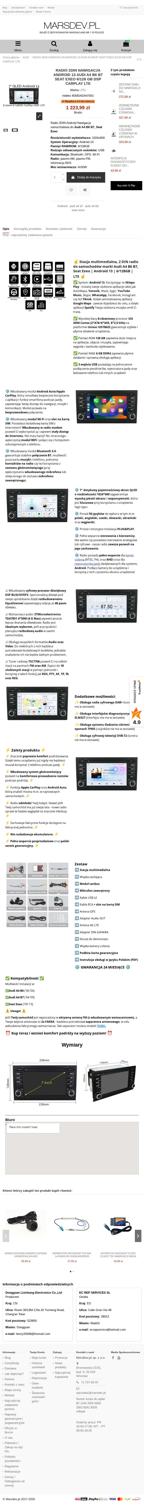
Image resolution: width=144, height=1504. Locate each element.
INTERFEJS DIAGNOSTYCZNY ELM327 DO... (123, 162)
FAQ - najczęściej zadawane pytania (28, 235)
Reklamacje (12, 1471)
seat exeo (78, 210)
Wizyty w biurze (43, 12)
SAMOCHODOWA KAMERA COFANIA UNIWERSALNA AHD (26, 1255)
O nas (9, 1437)
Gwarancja (98, 229)
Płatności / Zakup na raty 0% (14, 1447)
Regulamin (12, 1466)
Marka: (74, 90)
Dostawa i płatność (59, 229)
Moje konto (39, 1357)
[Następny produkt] (140, 59)
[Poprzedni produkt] (138, 59)
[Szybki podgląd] (32, 1249)
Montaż (51, 7)
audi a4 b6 (92, 206)
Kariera (9, 1379)
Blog (5, 7)
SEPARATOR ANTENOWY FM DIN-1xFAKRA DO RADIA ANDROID (72, 1255)
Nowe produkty (60, 1365)
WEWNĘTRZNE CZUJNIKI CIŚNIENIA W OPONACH (129, 132)
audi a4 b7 (76, 206)
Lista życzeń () (130, 7)
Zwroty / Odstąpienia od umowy (14, 1481)
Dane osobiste (37, 1385)
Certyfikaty (12, 1363)
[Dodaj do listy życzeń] (71, 190)
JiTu (83, 90)
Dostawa (10, 1368)
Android (62, 206)
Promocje (61, 1357)
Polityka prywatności (13, 1459)
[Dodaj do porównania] (85, 190)
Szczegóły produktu (27, 229)
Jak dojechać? (18, 7)
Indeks (66, 95)
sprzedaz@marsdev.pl (91, 1393)
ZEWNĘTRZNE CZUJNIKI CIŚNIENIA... (129, 109)
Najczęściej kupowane (62, 1375)
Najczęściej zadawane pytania (17, 12)
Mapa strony (13, 1390)
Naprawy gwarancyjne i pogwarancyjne (14, 1419)
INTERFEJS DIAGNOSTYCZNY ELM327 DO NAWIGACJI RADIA (118, 1255)
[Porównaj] (26, 1249)
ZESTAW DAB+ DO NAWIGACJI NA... (129, 88)
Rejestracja (39, 1378)
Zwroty (82, 229)
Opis (6, 229)
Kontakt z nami (36, 7)
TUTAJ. (101, 1026)
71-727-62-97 (89, 1382)
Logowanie (39, 1372)
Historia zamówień (38, 1365)
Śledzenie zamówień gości (38, 1397)
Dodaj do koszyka (89, 177)
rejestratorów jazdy (88, 564)
